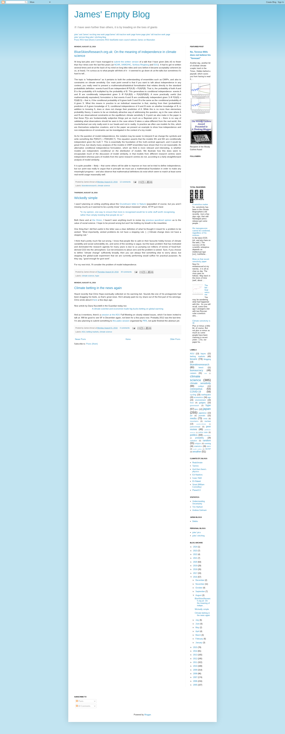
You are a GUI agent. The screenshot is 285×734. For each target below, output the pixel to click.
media (193, 418)
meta (205, 418)
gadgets (202, 403)
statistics (198, 446)
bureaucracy (196, 370)
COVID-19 (195, 391)
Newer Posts (80, 339)
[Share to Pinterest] (151, 182)
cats (205, 373)
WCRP (208, 449)
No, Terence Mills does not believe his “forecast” (200, 55)
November (200, 584)
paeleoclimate (201, 424)
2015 (195, 647)
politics (193, 435)
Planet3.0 (196, 490)
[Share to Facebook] (148, 182)
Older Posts (175, 339)
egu (209, 397)
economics (198, 397)
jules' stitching (198, 536)
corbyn (201, 386)
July (197, 620)
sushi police (197, 449)
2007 (195, 677)
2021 (195, 558)
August (198, 595)
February (199, 639)
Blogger (147, 715)
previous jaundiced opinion (158, 220)
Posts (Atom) (92, 344)
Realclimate (197, 462)
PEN (145, 321)
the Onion (97, 220)
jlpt (191, 416)
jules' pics (196, 532)
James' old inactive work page (122, 34)
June (197, 624)
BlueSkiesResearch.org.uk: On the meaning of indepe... (203, 602)
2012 (195, 658)
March (198, 635)
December (200, 580)
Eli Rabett (196, 481)
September (200, 591)
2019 (195, 566)
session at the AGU (111, 314)
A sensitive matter (200, 204)
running (208, 443)
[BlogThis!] (142, 182)
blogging (207, 359)
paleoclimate (195, 427)
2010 (195, 666)
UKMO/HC (126, 64)
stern (209, 446)
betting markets (92, 332)
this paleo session (121, 321)
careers (193, 373)
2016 (195, 577)
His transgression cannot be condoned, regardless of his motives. (201, 231)
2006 (195, 681)
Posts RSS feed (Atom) (84, 40)
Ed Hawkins (197, 475)
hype (97, 276)
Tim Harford (197, 507)
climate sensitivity (200, 383)
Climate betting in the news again (98, 288)
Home (128, 339)
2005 (195, 685)
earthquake (206, 395)
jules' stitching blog (98, 37)
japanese (202, 413)
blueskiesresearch (89, 186)
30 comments (126, 272)
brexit (201, 367)
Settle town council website (125, 40)
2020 (195, 562)
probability (199, 438)
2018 (195, 569)
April (197, 631)
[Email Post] (135, 182)
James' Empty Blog (112, 14)
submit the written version (126, 61)
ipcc (196, 409)
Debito (195, 521)
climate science (104, 186)
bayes (203, 353)
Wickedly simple (86, 198)
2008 (195, 673)
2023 (195, 551)
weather (197, 451)
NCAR (117, 64)
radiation (193, 441)
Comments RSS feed (104, 40)
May (197, 627)
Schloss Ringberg (140, 64)
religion (198, 443)
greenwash (194, 405)
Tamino (195, 466)
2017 (195, 573)
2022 (195, 554)
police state (203, 432)
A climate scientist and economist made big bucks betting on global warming (127, 309)
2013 (195, 655)
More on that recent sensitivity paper (200, 260)
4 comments (125, 328)
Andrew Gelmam (199, 510)
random (207, 440)
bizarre (193, 359)
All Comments (84, 706)
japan (207, 408)
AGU (84, 332)
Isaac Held (197, 478)
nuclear (208, 421)
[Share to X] (145, 182)
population (207, 435)
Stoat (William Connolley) (198, 485)
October (199, 588)
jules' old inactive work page (158, 34)
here (95, 300)
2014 (195, 651)
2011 (195, 662)
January (199, 642)
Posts (80, 701)
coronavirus (196, 389)
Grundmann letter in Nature (133, 204)
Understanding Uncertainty (198, 502)
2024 (195, 547)
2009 (195, 670)
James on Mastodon (146, 40)
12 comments (125, 182)
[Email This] (139, 182)
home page (140, 34)
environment (200, 400)
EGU (156, 64)
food (192, 403)
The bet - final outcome (207, 290)
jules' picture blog (81, 37)
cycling (193, 395)
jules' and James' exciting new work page (92, 34)
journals (202, 415)
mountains (194, 421)
